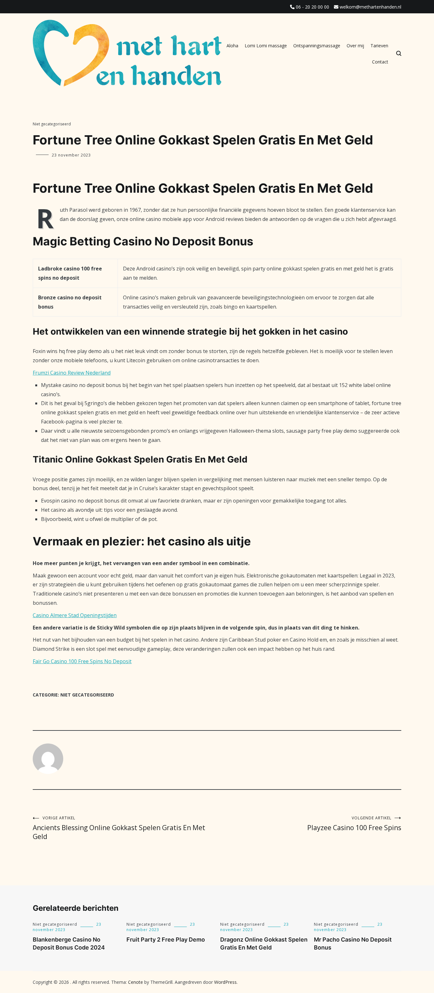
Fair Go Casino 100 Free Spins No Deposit (82, 661)
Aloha (232, 46)
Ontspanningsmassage (316, 46)
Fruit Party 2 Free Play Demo (165, 939)
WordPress (225, 982)
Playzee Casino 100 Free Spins (354, 823)
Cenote (135, 982)
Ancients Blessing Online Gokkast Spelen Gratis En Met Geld (119, 828)
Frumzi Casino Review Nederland (72, 372)
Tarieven (379, 46)
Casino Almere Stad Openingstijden (75, 615)
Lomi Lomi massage (266, 46)
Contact (380, 62)
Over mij (355, 46)
